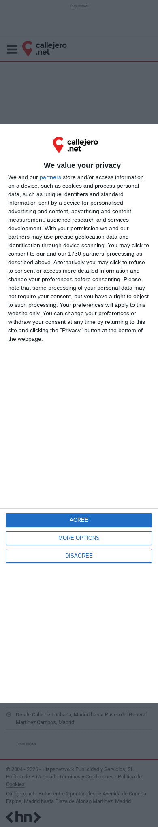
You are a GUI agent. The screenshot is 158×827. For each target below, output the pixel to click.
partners (50, 177)
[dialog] (79, 413)
